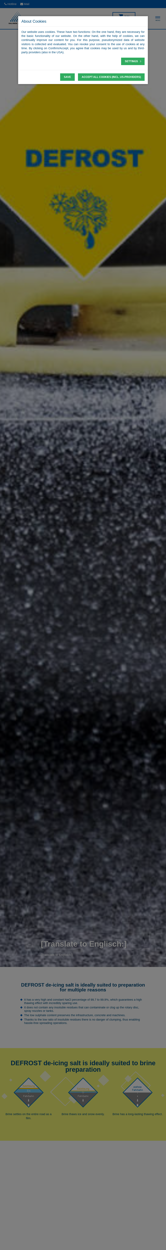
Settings (132, 61)
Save (67, 77)
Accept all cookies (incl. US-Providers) (111, 77)
